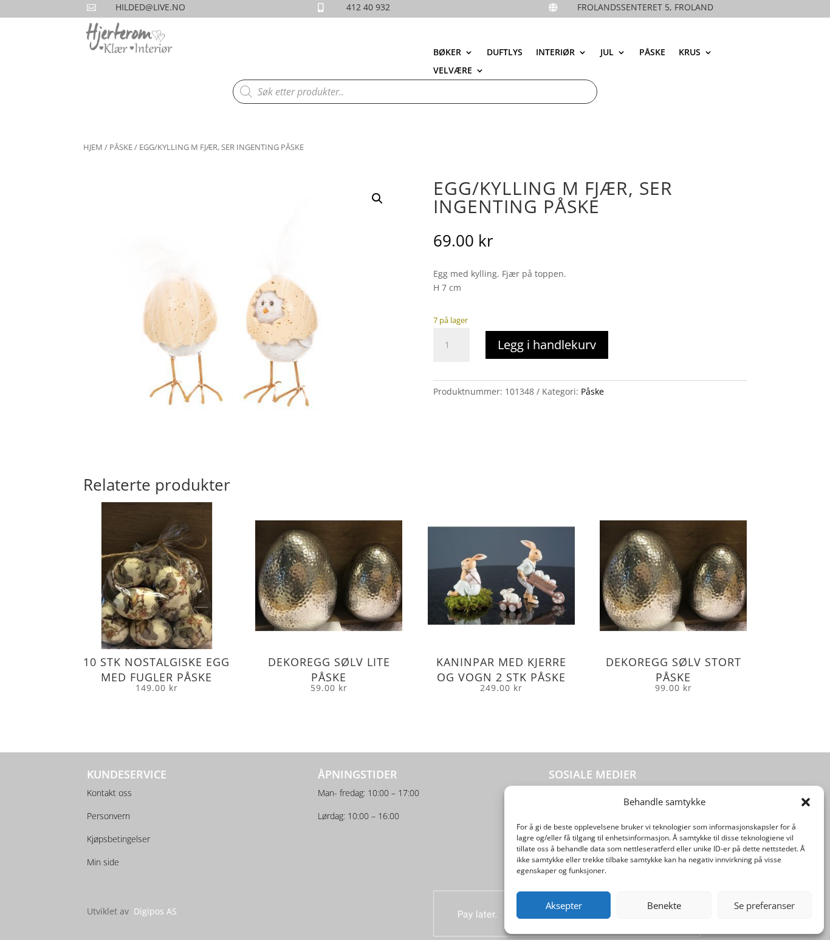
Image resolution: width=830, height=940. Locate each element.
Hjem (93, 146)
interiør (555, 53)
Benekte (664, 905)
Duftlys (505, 53)
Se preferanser (764, 905)
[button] (806, 802)
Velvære (452, 71)
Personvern (108, 816)
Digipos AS (155, 911)
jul (607, 53)
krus (690, 53)
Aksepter (564, 905)
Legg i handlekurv (547, 344)
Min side (103, 862)
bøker (447, 53)
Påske (652, 53)
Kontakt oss (109, 793)
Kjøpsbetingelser (118, 839)
